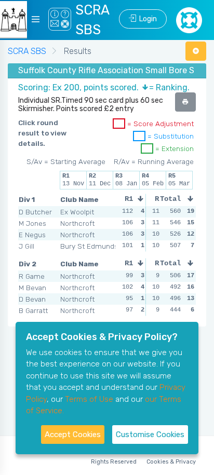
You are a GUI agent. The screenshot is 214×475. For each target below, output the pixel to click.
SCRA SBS (27, 51)
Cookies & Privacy (171, 461)
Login (146, 19)
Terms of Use (89, 399)
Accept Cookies (73, 434)
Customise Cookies (150, 434)
